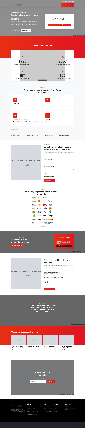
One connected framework (49, 176)
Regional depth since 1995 (48, 159)
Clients (45, 4)
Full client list (42, 226)
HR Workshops (26, 121)
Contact (50, 4)
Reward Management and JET (32, 409)
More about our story (49, 180)
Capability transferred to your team (50, 169)
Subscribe (50, 381)
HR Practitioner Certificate (47, 408)
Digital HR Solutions (48, 121)
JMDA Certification (32, 121)
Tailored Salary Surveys (31, 412)
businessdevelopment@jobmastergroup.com (19, 237)
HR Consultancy (15, 105)
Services (30, 4)
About (25, 4)
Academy (35, 4)
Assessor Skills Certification (48, 406)
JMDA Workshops (46, 409)
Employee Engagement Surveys (32, 414)
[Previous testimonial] (41, 317)
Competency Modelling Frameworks (25, 105)
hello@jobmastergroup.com (69, 406)
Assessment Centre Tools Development (59, 105)
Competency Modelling (31, 408)
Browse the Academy (49, 288)
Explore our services (15, 30)
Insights (40, 4)
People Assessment (48, 105)
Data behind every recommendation (50, 166)
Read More (14, 350)
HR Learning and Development (18, 121)
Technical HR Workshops (47, 411)
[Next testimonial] (44, 317)
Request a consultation (26, 30)
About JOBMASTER (57, 406)
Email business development (64, 245)
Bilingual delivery (47, 173)
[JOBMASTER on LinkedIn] (18, 1)
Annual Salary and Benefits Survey (26, 106)
